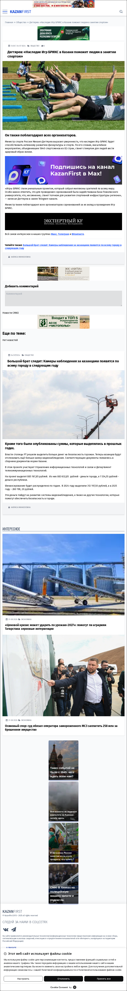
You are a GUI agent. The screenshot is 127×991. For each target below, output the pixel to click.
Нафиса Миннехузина (20, 257)
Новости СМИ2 (10, 312)
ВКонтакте (78, 234)
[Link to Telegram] (14, 930)
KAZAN (20, 11)
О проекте (11, 948)
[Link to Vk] (5, 930)
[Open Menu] (4, 11)
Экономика (26, 619)
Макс (54, 234)
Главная (9, 22)
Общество (21, 22)
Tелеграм (63, 234)
